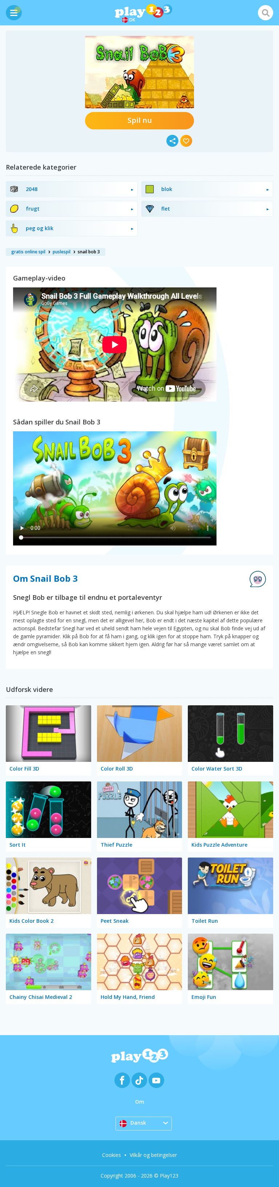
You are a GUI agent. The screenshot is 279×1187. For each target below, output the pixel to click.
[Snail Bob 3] (139, 72)
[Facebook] (122, 1080)
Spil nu (140, 120)
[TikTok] (139, 1080)
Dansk (138, 1122)
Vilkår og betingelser (153, 1154)
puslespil (61, 252)
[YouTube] (156, 1080)
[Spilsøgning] (265, 12)
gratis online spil (28, 252)
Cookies (111, 1154)
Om (139, 1101)
